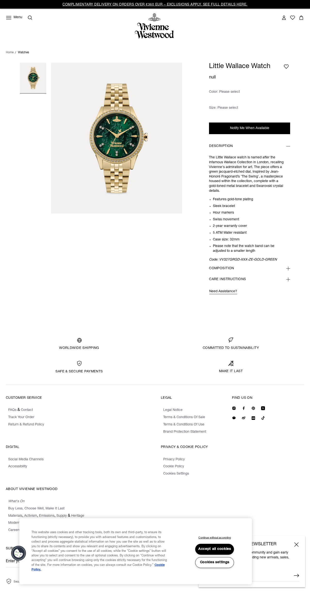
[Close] (296, 544)
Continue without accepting (214, 538)
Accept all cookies (214, 549)
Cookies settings (215, 562)
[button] (18, 553)
